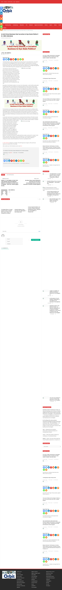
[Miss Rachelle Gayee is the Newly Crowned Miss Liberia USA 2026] (46, 243)
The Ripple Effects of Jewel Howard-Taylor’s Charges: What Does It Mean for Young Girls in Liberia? (6, 211)
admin (11, 152)
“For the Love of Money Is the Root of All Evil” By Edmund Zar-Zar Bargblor (55, 399)
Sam (43, 429)
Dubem (44, 438)
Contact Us (5, 1)
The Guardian (34, 587)
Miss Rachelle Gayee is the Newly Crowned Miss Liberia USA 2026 (55, 200)
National (31, 25)
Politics (46, 25)
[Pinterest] (11, 59)
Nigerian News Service (50, 571)
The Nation (48, 585)
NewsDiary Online (49, 573)
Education (22, 25)
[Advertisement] (39, 13)
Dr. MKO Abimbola (6, 142)
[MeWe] (16, 59)
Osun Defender (34, 576)
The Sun (47, 584)
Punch (32, 584)
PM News (33, 579)
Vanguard (48, 579)
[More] (23, 59)
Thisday (47, 582)
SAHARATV (33, 585)
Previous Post (5, 178)
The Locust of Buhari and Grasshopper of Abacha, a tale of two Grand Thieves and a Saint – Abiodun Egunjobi (51, 100)
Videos (55, 25)
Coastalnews (19, 579)
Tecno (44, 434)
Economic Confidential (21, 585)
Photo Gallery (3, 27)
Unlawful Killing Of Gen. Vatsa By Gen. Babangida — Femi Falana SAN (20, 211)
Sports (51, 25)
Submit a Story (10, 1)
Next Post (36, 178)
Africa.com (19, 573)
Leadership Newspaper (50, 577)
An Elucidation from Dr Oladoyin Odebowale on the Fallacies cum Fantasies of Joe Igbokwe (55, 300)
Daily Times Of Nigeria (21, 582)
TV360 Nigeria (48, 581)
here (21, 146)
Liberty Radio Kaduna (50, 576)
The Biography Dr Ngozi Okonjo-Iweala (49, 78)
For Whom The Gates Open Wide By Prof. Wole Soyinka (15, 150)
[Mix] (18, 59)
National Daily (48, 574)
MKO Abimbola (8, 52)
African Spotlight (20, 574)
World (60, 25)
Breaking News (8, 25)
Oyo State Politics (10, 174)
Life (26, 25)
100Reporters (19, 571)
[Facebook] (58, 1)
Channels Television (20, 577)
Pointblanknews (34, 581)
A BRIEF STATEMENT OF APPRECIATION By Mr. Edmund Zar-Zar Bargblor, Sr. (55, 292)
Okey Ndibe (33, 574)
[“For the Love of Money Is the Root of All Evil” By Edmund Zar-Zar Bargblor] (46, 399)
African (5, 30)
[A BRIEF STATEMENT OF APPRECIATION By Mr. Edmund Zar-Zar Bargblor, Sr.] (46, 292)
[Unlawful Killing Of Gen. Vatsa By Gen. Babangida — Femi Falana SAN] (44, 182)
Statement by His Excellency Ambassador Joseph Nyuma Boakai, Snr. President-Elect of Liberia (50, 431)
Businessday (19, 576)
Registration (17, 1)
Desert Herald (19, 584)
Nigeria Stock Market (39, 25)
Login (14, 1)
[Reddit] (13, 59)
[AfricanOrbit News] (7, 9)
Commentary (15, 25)
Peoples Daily (34, 577)
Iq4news (18, 587)
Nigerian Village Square (35, 573)
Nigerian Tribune (34, 571)
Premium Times (34, 582)
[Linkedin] (9, 59)
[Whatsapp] (20, 59)
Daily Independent (20, 581)
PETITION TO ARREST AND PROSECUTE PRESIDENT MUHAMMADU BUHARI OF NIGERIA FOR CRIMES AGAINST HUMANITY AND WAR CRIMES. (51, 56)
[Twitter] (6, 59)
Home (2, 1)
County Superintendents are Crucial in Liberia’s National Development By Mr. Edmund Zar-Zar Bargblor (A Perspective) (34, 209)
